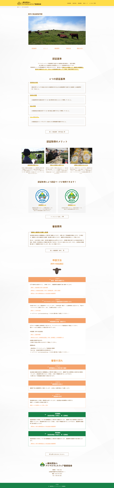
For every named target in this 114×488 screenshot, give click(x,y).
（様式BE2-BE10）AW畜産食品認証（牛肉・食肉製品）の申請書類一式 (47, 337)
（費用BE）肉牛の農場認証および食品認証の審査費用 (43, 293)
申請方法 (68, 48)
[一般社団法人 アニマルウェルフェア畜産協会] (29, 3)
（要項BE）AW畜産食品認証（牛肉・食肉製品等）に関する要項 (45, 290)
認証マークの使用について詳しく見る (39, 405)
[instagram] (57, 484)
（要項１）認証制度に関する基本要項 (39, 287)
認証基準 (34, 48)
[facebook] (56, 484)
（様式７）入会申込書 (35, 310)
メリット (45, 48)
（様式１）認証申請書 (35, 334)
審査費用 (57, 48)
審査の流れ (80, 48)
